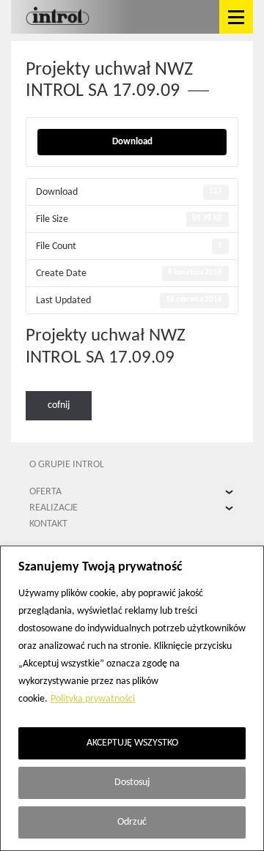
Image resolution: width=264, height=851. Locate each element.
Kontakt (48, 524)
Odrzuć (132, 822)
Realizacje (53, 507)
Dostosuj (132, 782)
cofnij (59, 405)
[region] (132, 698)
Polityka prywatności (93, 699)
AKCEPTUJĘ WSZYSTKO (132, 742)
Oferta (45, 491)
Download (132, 141)
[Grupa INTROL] (57, 17)
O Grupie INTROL (66, 464)
